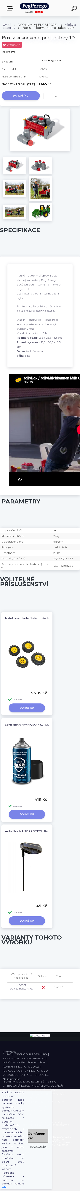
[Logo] (34, 8)
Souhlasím (38, 1146)
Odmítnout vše (36, 1136)
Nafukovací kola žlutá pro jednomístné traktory (39, 618)
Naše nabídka (10, 8)
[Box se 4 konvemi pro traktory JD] (40, 110)
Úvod (7, 25)
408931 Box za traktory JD (21, 987)
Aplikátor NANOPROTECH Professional (33, 831)
